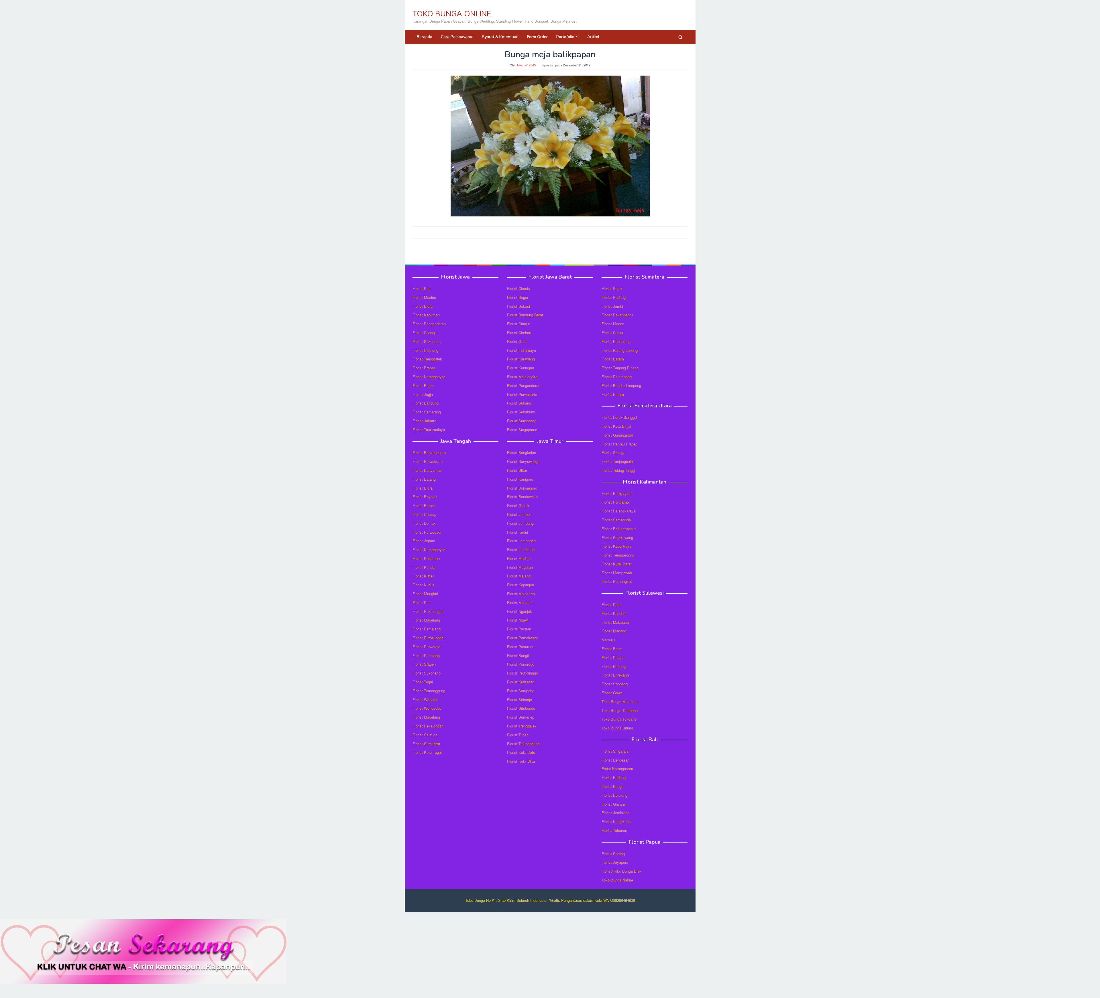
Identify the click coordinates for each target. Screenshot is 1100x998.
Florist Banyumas (427, 470)
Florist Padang (614, 297)
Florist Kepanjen (520, 584)
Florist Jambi (612, 306)
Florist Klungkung (616, 821)
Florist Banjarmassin (619, 528)
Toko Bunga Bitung (617, 728)
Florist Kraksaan (520, 682)
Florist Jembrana (615, 812)
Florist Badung (614, 777)
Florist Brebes (424, 367)
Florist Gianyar (614, 804)
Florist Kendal (423, 567)
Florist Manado (614, 631)
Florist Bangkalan (521, 452)
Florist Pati (421, 288)
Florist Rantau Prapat (619, 444)
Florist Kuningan (520, 367)
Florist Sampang (520, 690)
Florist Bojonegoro (522, 488)
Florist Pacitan (519, 629)
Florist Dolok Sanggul (619, 417)
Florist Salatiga (424, 734)
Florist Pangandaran (429, 323)
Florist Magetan (520, 567)
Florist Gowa (612, 692)
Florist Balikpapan (616, 493)
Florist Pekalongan (427, 611)
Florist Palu (611, 604)
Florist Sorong (613, 853)
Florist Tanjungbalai (618, 461)
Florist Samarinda (616, 519)
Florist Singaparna (522, 429)
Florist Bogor (423, 385)
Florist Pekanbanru (617, 314)
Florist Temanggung (428, 690)
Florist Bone (612, 648)
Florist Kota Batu (521, 752)
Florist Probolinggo (522, 673)
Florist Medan (613, 323)
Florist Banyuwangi (523, 461)
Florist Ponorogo (520, 664)
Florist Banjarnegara (429, 452)
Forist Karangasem (617, 768)
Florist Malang (519, 576)
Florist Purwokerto (427, 461)
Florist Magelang (426, 620)
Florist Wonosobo (426, 708)
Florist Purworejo (426, 646)
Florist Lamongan (521, 540)
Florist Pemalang (426, 629)
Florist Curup (612, 332)
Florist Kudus (423, 584)
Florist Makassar (615, 622)
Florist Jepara (423, 540)
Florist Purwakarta (522, 394)
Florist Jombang (520, 523)
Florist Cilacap (424, 332)
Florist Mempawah (617, 572)
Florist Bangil (518, 655)
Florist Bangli (612, 786)
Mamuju (608, 639)
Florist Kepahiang (616, 341)
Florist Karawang (521, 359)
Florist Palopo (613, 657)
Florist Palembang (617, 376)
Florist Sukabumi (521, 412)
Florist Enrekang (615, 675)
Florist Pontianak (616, 502)
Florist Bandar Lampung (621, 385)
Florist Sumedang (521, 420)
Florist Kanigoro (520, 479)
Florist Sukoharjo (426, 341)
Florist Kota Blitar (521, 761)
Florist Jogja (422, 394)
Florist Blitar (517, 470)
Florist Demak (424, 523)
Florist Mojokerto (521, 593)
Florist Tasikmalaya (428, 429)
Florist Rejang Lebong (620, 350)
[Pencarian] (680, 37)
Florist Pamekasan (522, 637)
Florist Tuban (518, 734)
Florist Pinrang (614, 666)
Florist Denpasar (615, 760)
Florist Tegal (422, 682)
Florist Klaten (423, 576)
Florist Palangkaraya (619, 511)
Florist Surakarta (426, 743)
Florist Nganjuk (519, 611)
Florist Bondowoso (522, 496)
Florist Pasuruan (520, 646)
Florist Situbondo (521, 708)
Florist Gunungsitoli (618, 435)
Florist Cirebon (519, 332)
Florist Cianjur (518, 323)
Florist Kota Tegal (427, 752)
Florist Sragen (424, 664)
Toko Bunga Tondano (619, 719)
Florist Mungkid (425, 593)
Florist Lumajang (521, 549)
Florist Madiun (424, 297)
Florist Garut (517, 341)
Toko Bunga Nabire (617, 880)
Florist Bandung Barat (525, 314)
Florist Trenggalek (427, 359)
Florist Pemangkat (617, 581)
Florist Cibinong (425, 350)
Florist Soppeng (615, 684)
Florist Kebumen (426, 314)
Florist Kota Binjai (616, 426)
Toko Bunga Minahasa (620, 701)
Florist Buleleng (614, 795)
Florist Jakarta (424, 420)
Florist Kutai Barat (617, 564)
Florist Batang (424, 479)
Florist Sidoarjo (519, 699)
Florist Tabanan (614, 830)
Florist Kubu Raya (616, 546)
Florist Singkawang (617, 537)
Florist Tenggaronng (618, 555)
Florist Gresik (518, 505)
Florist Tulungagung (523, 743)
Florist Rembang (426, 655)
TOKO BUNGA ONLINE (451, 14)
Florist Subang (519, 403)
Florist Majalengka (522, 376)
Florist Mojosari (520, 602)
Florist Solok (612, 288)
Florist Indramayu (521, 350)
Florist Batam (613, 359)
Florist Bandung (425, 403)
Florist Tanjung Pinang (620, 367)
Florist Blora (422, 306)
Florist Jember (519, 514)
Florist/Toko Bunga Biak (621, 871)
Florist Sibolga (613, 452)
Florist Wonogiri (425, 699)
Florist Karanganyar (428, 376)
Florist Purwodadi (426, 532)
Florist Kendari (614, 613)
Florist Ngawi (518, 620)
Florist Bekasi (518, 306)
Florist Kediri (517, 532)
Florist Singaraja (615, 751)
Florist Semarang (426, 412)
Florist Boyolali (424, 496)
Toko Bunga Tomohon (620, 710)
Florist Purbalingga (427, 637)
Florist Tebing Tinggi (618, 470)
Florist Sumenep (520, 717)
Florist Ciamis (518, 288)
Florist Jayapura (615, 862)
